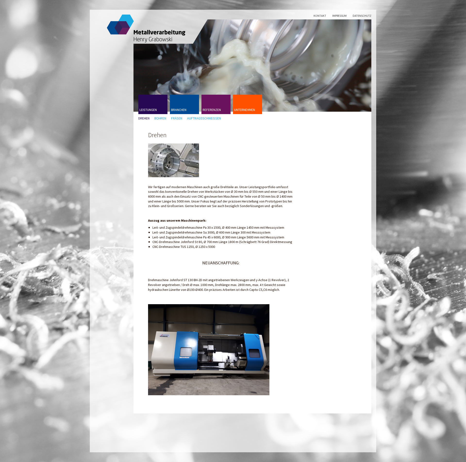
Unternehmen (244, 110)
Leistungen (148, 110)
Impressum (339, 15)
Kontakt (320, 15)
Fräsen (176, 118)
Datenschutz (362, 15)
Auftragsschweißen (204, 118)
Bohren (160, 118)
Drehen (144, 118)
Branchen (178, 110)
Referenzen (212, 110)
